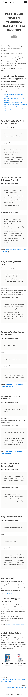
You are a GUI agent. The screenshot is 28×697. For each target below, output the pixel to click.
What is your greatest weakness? (13, 107)
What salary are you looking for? (13, 109)
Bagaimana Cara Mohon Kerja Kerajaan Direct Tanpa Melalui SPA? (13, 680)
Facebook (9, 593)
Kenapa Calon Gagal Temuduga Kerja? (17, 687)
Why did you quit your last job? (13, 102)
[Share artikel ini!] (12, 38)
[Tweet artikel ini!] (14, 38)
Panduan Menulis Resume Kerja (14, 624)
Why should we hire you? (11, 111)
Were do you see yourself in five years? (15, 104)
